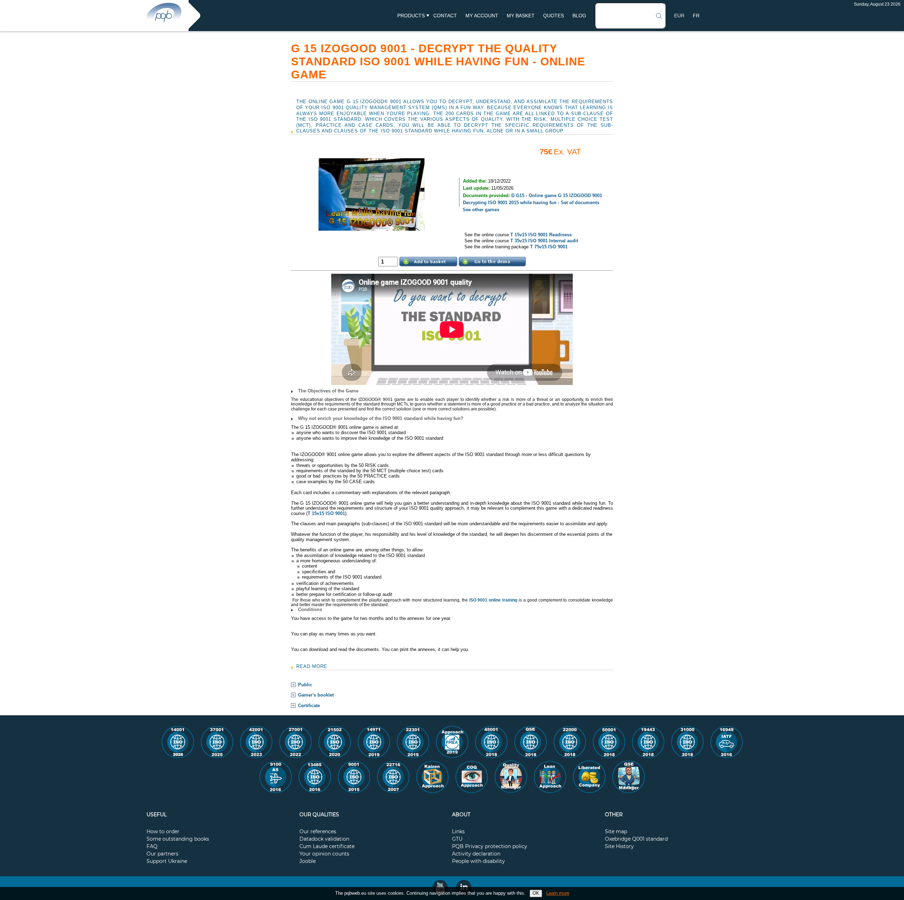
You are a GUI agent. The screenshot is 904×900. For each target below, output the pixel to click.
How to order (163, 832)
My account (481, 15)
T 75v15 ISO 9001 (548, 246)
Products (411, 15)
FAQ (152, 846)
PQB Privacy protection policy (489, 846)
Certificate (309, 705)
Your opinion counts (324, 854)
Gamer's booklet (316, 695)
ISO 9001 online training (493, 600)
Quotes (553, 15)
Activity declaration (476, 854)
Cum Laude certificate (327, 846)
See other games (481, 209)
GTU (457, 839)
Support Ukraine (167, 861)
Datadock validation (324, 839)
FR (696, 15)
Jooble (307, 861)
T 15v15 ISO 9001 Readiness (541, 234)
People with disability (478, 861)
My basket (521, 15)
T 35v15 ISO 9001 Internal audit (544, 240)
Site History (619, 846)
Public (305, 684)
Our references (317, 832)
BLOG (579, 15)
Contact (445, 15)
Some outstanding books (178, 839)
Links (458, 832)
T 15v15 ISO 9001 (326, 513)
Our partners (162, 854)
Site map (616, 832)
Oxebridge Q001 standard (636, 839)
